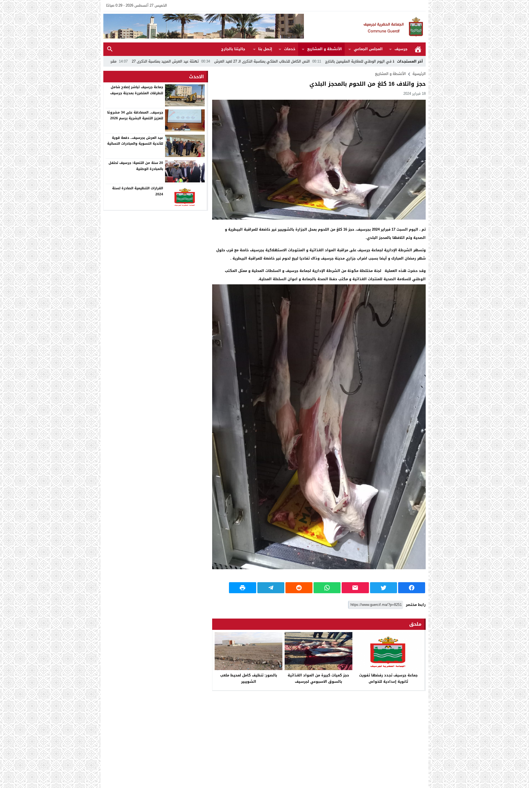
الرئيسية (418, 49)
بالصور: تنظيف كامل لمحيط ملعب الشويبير (248, 678)
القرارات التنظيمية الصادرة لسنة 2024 (137, 191)
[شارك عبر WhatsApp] (327, 587)
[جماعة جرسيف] (365, 27)
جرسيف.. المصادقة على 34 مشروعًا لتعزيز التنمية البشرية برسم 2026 (135, 115)
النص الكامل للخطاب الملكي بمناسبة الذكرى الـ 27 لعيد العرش (316, 61)
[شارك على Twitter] (383, 587)
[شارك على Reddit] (299, 587)
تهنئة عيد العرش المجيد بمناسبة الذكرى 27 (219, 61)
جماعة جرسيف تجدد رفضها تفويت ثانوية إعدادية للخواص (388, 678)
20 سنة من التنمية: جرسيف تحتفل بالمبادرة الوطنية (136, 166)
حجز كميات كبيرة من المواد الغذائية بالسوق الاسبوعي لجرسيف (318, 678)
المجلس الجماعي (368, 48)
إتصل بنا (265, 48)
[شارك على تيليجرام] (271, 587)
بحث (110, 49)
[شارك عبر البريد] (355, 587)
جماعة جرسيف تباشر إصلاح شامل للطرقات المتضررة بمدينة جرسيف (136, 90)
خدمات (289, 48)
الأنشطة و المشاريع (324, 48)
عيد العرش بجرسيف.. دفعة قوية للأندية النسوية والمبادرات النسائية (135, 140)
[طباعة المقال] (242, 587)
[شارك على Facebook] (412, 587)
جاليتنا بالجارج (233, 48)
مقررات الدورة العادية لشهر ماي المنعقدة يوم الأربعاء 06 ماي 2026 (118, 61)
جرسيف (401, 48)
